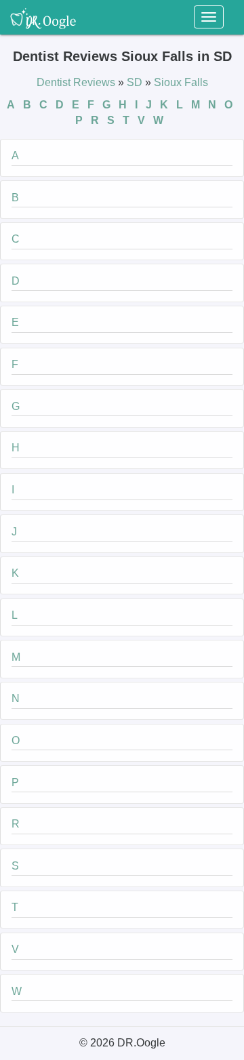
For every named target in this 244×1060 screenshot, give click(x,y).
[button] (122, 158)
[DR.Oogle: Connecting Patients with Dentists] (43, 17)
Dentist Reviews (77, 82)
